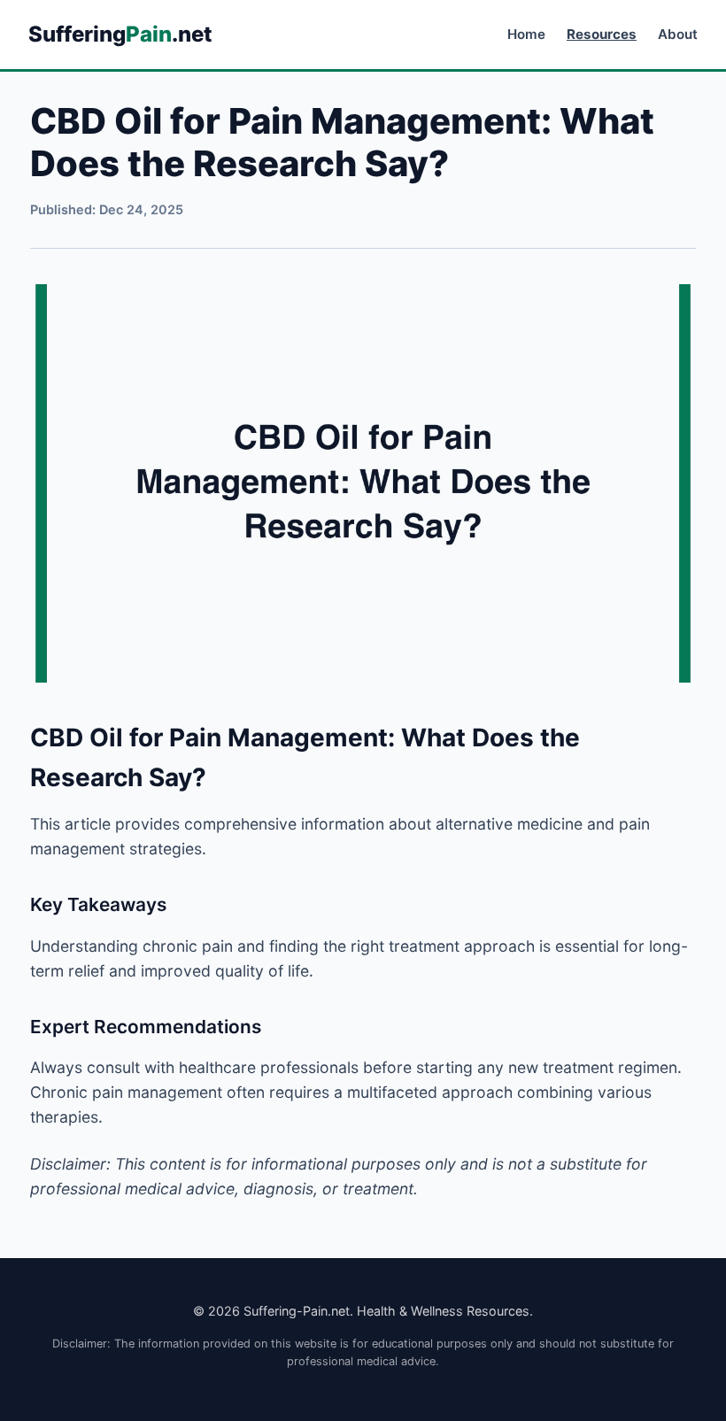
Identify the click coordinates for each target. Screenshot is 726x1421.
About (678, 34)
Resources (602, 34)
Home (526, 34)
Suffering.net (120, 34)
